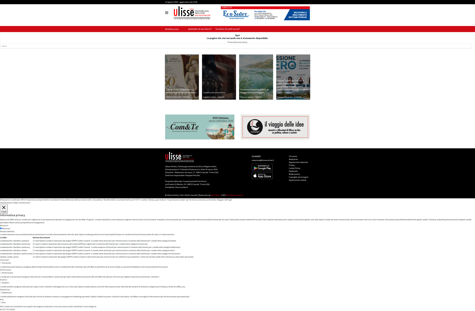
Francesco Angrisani (247, 97)
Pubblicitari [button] (5, 289)
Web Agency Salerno (234, 195)
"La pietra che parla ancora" (199, 29)
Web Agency (216, 195)
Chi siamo (293, 156)
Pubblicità (293, 171)
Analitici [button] (3, 279)
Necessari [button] (4, 225)
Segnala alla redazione (298, 162)
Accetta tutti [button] (24, 202)
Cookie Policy (294, 168)
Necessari (6, 228)
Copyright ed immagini (298, 177)
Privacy (292, 165)
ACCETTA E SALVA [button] (7, 309)
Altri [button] (2, 299)
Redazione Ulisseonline (173, 97)
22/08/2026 (186, 97)
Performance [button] (5, 270)
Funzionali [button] (4, 260)
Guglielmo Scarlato (209, 97)
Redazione (293, 159)
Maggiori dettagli (224, 199)
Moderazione (294, 174)
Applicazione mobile (297, 180)
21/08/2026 (297, 97)
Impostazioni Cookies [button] (9, 202)
